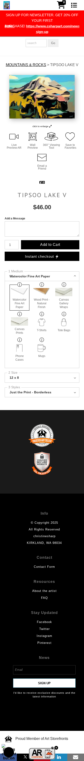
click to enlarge (40, 126)
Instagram (44, 636)
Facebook (44, 622)
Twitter (44, 629)
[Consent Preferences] (9, 752)
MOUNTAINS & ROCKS (26, 65)
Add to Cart (50, 245)
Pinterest (44, 643)
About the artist (44, 591)
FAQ (44, 598)
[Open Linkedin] (58, 757)
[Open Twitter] (25, 757)
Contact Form (44, 566)
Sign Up (44, 683)
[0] (61, 6)
